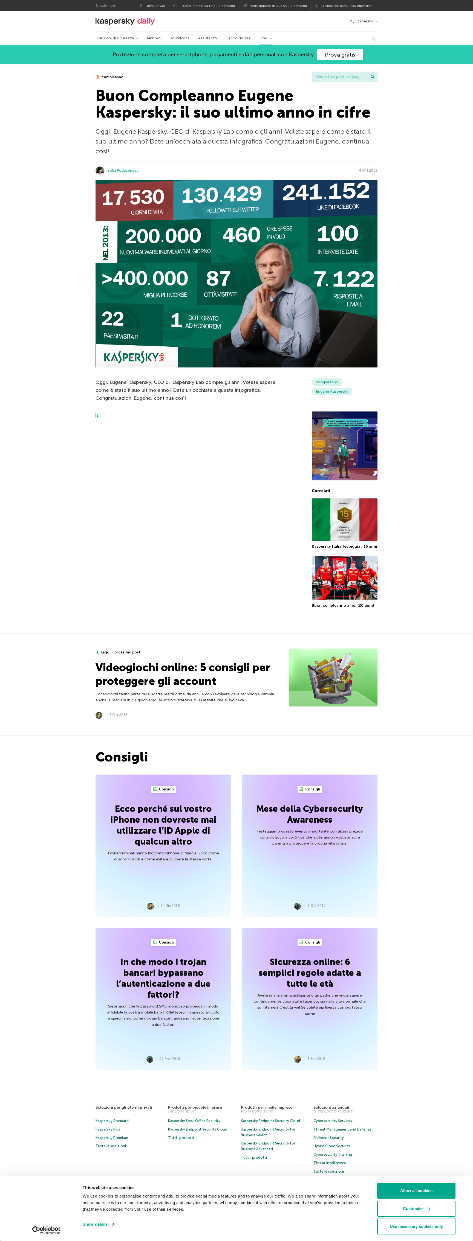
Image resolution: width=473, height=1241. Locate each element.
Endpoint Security (328, 1138)
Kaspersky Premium (112, 1138)
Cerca (372, 77)
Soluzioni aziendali (331, 1107)
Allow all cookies (416, 1190)
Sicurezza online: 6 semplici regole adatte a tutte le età (310, 973)
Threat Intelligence (329, 1163)
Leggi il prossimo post (120, 652)
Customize (413, 1208)
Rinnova (154, 38)
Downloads (179, 38)
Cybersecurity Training (332, 1154)
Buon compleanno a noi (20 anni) (343, 605)
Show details (95, 1224)
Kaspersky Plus (108, 1129)
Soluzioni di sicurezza (115, 38)
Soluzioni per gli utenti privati (124, 1107)
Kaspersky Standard (112, 1121)
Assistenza (207, 38)
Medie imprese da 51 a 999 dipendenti (278, 6)
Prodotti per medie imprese (266, 1107)
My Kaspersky (361, 21)
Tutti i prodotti (181, 1138)
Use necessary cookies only (416, 1226)
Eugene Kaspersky (332, 391)
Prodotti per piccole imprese (195, 1107)
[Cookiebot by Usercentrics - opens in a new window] (46, 1230)
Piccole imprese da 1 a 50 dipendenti (207, 6)
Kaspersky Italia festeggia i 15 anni (344, 546)
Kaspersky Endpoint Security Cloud (197, 1129)
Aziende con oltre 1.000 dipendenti (347, 6)
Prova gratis (340, 54)
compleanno (112, 77)
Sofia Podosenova (123, 170)
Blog (263, 38)
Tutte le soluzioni (111, 1146)
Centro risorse (238, 38)
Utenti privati (155, 6)
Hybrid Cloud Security (331, 1146)
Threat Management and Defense (342, 1129)
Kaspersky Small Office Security (194, 1121)
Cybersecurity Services (332, 1121)
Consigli (166, 789)
